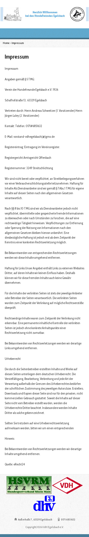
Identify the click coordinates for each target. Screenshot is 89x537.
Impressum (18, 43)
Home (6, 43)
